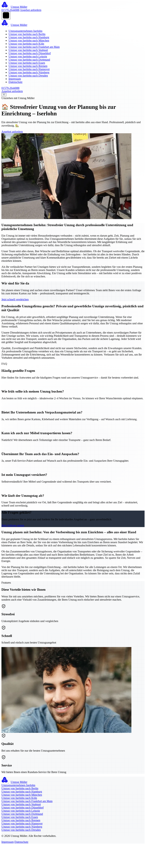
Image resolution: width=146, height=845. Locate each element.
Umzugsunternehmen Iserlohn (25, 30)
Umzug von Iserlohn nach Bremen (28, 66)
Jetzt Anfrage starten (12, 525)
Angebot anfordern (30, 10)
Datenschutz (15, 81)
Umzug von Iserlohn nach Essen (27, 62)
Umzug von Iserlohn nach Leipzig (28, 56)
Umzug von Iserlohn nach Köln (26, 43)
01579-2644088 (10, 10)
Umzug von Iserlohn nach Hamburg (29, 37)
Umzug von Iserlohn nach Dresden (28, 75)
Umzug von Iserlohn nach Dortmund (29, 59)
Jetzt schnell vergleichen (15, 299)
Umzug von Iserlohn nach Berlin (27, 34)
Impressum (15, 78)
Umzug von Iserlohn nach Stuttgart (28, 50)
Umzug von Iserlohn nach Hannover (29, 69)
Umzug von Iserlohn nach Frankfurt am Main (34, 46)
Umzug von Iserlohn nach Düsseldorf (30, 53)
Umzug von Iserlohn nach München (29, 40)
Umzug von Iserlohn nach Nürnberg (29, 72)
